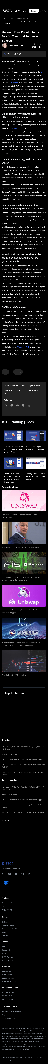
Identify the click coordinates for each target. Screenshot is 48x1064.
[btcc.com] (8, 10)
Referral (5, 922)
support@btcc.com (9, 1018)
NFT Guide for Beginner (10, 754)
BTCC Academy (8, 957)
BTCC (6, 18)
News (12, 18)
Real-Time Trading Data (10, 929)
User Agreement (8, 992)
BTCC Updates (7, 975)
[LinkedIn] (29, 405)
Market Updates (22, 18)
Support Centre (7, 950)
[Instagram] (11, 405)
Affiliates (5, 936)
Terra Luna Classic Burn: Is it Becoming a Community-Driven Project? (23, 766)
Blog (3, 947)
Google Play (9, 394)
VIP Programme (8, 925)
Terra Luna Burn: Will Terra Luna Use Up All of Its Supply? (22, 759)
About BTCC (6, 971)
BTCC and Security (9, 981)
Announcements (8, 978)
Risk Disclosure (7, 999)
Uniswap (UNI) (23, 347)
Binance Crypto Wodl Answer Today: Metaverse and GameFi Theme (23, 773)
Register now (9, 386)
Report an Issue (8, 1015)
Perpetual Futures (8, 903)
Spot (4, 906)
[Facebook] (23, 405)
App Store (32, 390)
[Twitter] (6, 405)
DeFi (43, 72)
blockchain (12, 128)
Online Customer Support (11, 1011)
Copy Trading (7, 910)
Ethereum (15, 82)
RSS (7, 820)
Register (34, 11)
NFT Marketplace (8, 960)
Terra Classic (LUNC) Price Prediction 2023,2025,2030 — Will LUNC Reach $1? (23, 748)
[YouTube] (17, 405)
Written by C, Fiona (17, 45)
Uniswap (18, 372)
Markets (5, 932)
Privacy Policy (7, 996)
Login (25, 11)
